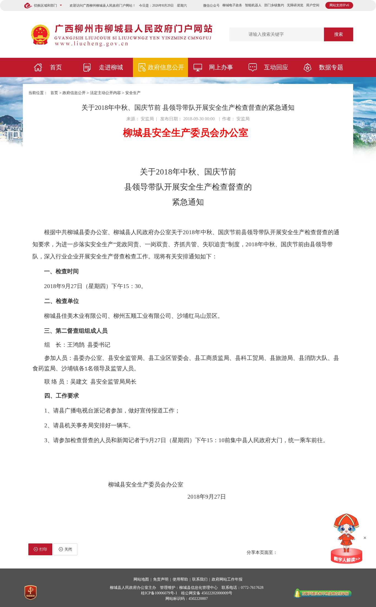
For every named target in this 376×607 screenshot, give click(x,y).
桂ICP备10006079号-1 (159, 593)
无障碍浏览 (295, 5)
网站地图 (141, 579)
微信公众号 (211, 5)
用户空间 (312, 5)
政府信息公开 (166, 67)
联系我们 (200, 579)
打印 (43, 549)
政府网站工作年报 (227, 579)
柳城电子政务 (232, 5)
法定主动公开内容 (105, 93)
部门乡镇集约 (274, 5)
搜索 (338, 34)
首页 (56, 67)
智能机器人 (253, 5)
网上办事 (221, 67)
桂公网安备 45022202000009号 (206, 593)
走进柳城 (111, 67)
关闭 (68, 549)
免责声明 (160, 579)
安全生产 (133, 93)
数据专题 (331, 67)
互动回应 (276, 67)
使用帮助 (180, 579)
